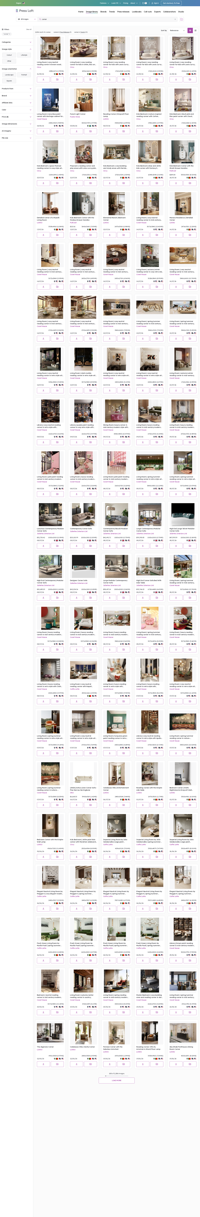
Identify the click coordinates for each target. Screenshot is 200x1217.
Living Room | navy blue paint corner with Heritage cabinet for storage (50, 115)
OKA (71, 793)
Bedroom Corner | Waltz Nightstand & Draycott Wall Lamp (181, 789)
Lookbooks (136, 12)
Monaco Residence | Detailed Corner (181, 219)
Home (80, 12)
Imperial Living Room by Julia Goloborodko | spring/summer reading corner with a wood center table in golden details (148, 841)
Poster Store (75, 117)
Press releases (123, 12)
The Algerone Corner (45, 1047)
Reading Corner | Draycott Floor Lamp (116, 115)
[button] (20, 3)
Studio (181, 12)
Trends (112, 12)
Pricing (125, 3)
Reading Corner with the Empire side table (149, 789)
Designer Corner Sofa (78, 580)
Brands (103, 12)
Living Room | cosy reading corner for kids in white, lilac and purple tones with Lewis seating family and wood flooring (83, 63)
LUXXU (106, 119)
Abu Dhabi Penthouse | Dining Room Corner (181, 1048)
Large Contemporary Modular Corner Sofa (148, 530)
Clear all (28, 29)
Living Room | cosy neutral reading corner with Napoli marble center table (81, 685)
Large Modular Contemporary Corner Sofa (115, 581)
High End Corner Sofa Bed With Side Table (148, 581)
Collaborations (169, 12)
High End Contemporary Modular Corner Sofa (50, 581)
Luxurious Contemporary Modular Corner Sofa (50, 530)
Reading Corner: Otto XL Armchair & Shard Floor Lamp (148, 1048)
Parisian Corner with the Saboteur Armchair (112, 1048)
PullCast (173, 171)
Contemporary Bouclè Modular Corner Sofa (115, 530)
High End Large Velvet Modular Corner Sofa (182, 530)
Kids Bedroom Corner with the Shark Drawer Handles (182, 167)
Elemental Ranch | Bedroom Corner (114, 219)
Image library (92, 12)
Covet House (42, 119)
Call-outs (148, 12)
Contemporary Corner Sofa (81, 529)
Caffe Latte (74, 689)
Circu (39, 67)
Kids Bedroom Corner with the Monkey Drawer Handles (82, 219)
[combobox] (177, 30)
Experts (157, 12)
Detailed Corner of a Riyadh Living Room (48, 219)
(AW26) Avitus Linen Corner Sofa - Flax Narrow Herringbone (83, 789)
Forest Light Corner (77, 114)
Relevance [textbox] (174, 30)
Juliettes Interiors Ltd (45, 534)
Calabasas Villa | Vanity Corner (82, 1047)
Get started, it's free (171, 3)
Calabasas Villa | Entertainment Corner (116, 789)
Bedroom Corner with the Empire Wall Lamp (50, 841)
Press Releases (64, 32)
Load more (116, 1080)
